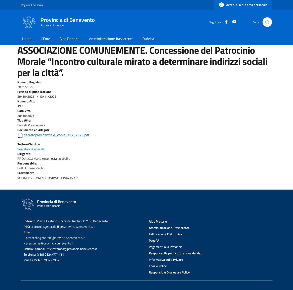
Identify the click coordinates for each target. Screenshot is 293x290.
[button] (243, 5)
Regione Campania (32, 5)
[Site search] (267, 22)
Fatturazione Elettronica (165, 234)
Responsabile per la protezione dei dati (176, 253)
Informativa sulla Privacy (166, 259)
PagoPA (154, 240)
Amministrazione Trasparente (169, 227)
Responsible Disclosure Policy (169, 272)
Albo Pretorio (158, 221)
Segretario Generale (30, 149)
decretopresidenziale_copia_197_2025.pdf (56, 135)
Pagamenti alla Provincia (165, 246)
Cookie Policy (158, 266)
